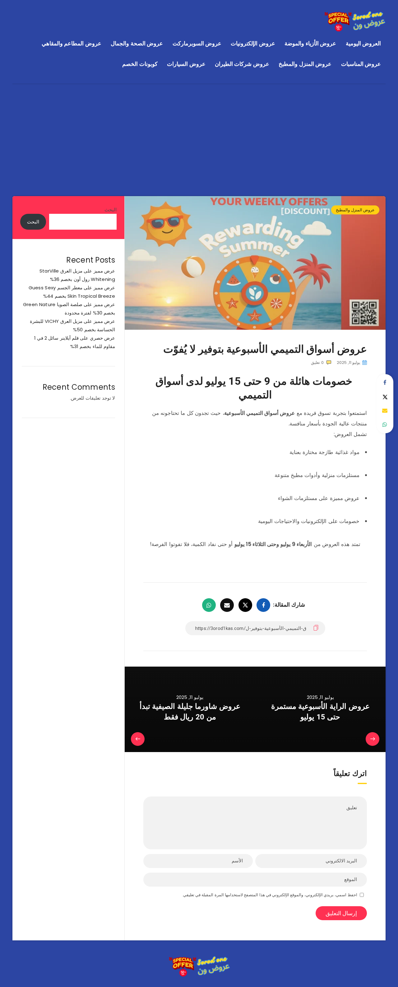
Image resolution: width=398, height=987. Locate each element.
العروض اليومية (363, 43)
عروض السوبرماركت (197, 43)
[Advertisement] (199, 130)
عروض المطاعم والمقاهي (71, 43)
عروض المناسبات (361, 64)
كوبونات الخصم (140, 64)
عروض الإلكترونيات (253, 43)
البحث (110, 209)
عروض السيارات (186, 64)
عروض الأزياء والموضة (310, 43)
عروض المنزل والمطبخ (305, 64)
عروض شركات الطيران (242, 64)
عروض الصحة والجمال (137, 43)
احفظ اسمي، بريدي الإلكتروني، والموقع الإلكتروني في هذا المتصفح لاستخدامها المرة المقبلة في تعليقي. (269, 895)
